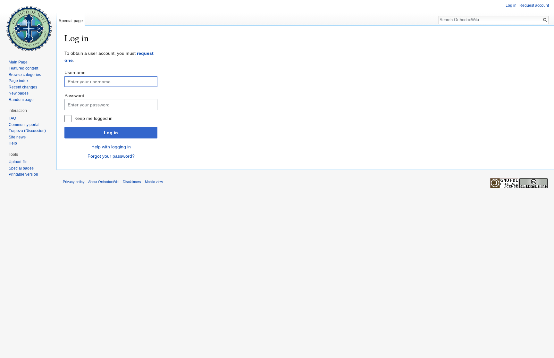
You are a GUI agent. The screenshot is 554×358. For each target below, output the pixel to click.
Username (75, 72)
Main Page (18, 62)
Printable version (23, 174)
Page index (19, 81)
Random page (21, 99)
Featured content (23, 68)
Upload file (18, 162)
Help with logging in (111, 146)
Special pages (21, 168)
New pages (19, 93)
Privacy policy (74, 182)
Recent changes (23, 87)
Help (13, 143)
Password (74, 95)
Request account (534, 5)
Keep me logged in (93, 118)
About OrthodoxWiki (103, 182)
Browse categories (25, 74)
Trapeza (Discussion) (27, 131)
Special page (71, 20)
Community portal (24, 124)
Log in (111, 132)
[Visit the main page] (28, 25)
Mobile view (154, 182)
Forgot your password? (111, 156)
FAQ (12, 118)
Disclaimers (132, 182)
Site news (17, 137)
